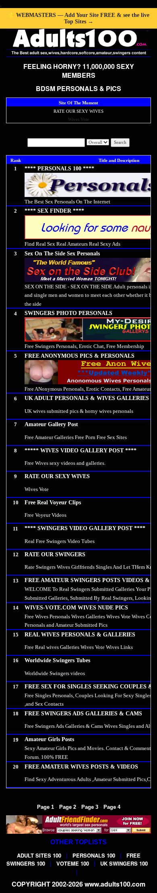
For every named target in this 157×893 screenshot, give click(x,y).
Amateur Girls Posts (49, 739)
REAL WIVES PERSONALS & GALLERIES (80, 635)
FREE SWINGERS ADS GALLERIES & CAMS (83, 714)
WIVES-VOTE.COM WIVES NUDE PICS (76, 608)
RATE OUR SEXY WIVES (78, 111)
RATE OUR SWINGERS (55, 554)
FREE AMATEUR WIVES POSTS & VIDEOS (81, 767)
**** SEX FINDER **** (54, 211)
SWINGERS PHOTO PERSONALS (68, 313)
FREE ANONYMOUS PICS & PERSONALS (79, 356)
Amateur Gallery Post (51, 424)
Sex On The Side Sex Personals (62, 254)
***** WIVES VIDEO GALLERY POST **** (80, 451)
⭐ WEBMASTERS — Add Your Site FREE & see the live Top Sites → (78, 18)
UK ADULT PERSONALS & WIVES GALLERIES (87, 398)
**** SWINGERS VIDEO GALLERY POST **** (85, 528)
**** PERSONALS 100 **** (59, 169)
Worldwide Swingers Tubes (57, 660)
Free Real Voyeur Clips (53, 502)
